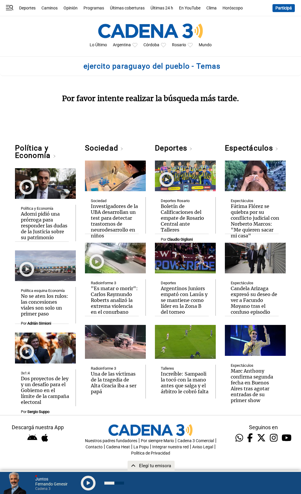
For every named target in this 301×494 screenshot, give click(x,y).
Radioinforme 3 (103, 283)
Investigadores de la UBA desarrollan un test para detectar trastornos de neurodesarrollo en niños (114, 221)
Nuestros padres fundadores (111, 440)
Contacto (94, 447)
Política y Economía (34, 152)
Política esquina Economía (43, 290)
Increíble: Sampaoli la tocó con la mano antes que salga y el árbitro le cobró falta (184, 382)
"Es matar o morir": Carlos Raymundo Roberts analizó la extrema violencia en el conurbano (114, 300)
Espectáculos (250, 148)
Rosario (179, 44)
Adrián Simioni (39, 323)
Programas (93, 8)
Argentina (122, 44)
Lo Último (98, 44)
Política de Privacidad (150, 453)
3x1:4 (25, 373)
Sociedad (102, 148)
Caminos (49, 8)
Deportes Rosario (175, 201)
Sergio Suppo (38, 411)
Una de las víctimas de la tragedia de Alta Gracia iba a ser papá (113, 382)
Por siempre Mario (157, 440)
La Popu (141, 447)
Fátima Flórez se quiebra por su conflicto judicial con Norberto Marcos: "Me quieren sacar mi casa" (255, 221)
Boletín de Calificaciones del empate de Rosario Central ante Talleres (182, 218)
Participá (283, 8)
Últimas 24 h (161, 8)
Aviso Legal (202, 447)
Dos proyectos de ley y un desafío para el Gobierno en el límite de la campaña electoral (45, 390)
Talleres (167, 368)
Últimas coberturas (127, 8)
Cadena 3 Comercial (196, 440)
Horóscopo (233, 8)
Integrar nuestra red (170, 447)
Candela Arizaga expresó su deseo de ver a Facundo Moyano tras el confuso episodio (254, 300)
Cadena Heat (118, 447)
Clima (211, 8)
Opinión (70, 8)
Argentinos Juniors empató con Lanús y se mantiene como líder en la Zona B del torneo (184, 300)
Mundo (205, 44)
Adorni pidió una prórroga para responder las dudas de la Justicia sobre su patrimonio (44, 225)
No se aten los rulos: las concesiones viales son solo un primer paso (44, 305)
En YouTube (189, 8)
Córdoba (151, 44)
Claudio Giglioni (180, 239)
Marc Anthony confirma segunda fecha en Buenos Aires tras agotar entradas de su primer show (252, 385)
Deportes (27, 8)
